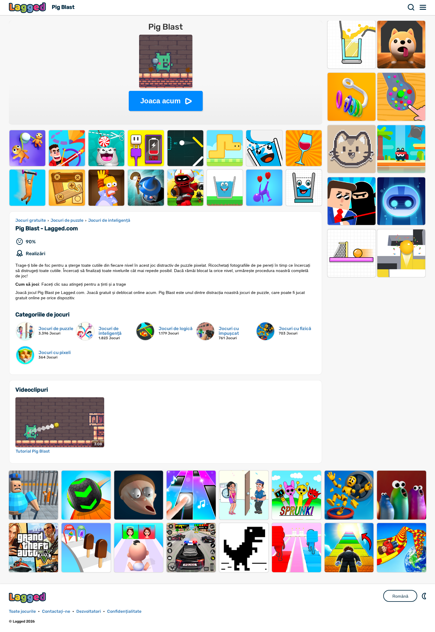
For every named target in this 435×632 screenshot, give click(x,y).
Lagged (28, 7)
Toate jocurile (22, 611)
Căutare (411, 7)
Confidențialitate (124, 611)
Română (400, 596)
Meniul (423, 7)
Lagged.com (28, 597)
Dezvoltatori (88, 611)
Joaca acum (160, 101)
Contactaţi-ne (56, 611)
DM (425, 596)
